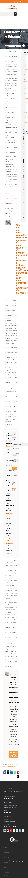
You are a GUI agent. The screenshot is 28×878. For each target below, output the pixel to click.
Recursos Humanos (11, 198)
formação (13, 766)
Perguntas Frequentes (9, 821)
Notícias (11, 764)
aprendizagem (7, 766)
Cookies (6, 862)
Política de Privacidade (16, 463)
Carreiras (6, 819)
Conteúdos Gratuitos (9, 796)
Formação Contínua (9, 789)
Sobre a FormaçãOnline (10, 802)
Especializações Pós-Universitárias (13, 791)
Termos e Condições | (6, 867)
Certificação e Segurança (10, 807)
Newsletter (6, 824)
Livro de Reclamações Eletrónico (6, 872)
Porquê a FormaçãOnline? (10, 805)
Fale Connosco (7, 816)
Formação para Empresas (10, 794)
